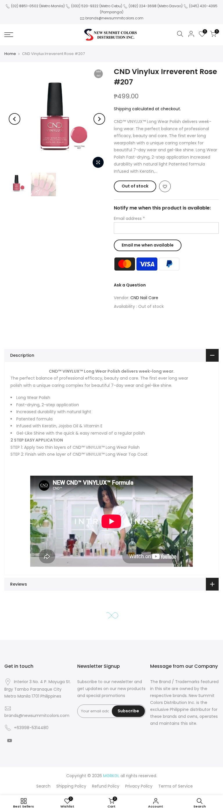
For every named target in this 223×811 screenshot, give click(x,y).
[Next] (99, 119)
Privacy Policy (138, 786)
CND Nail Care (144, 298)
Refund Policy (105, 786)
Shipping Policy (71, 786)
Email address (129, 218)
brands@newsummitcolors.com (114, 18)
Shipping (122, 109)
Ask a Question (130, 285)
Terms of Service (175, 786)
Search (43, 786)
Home (10, 53)
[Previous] (14, 119)
